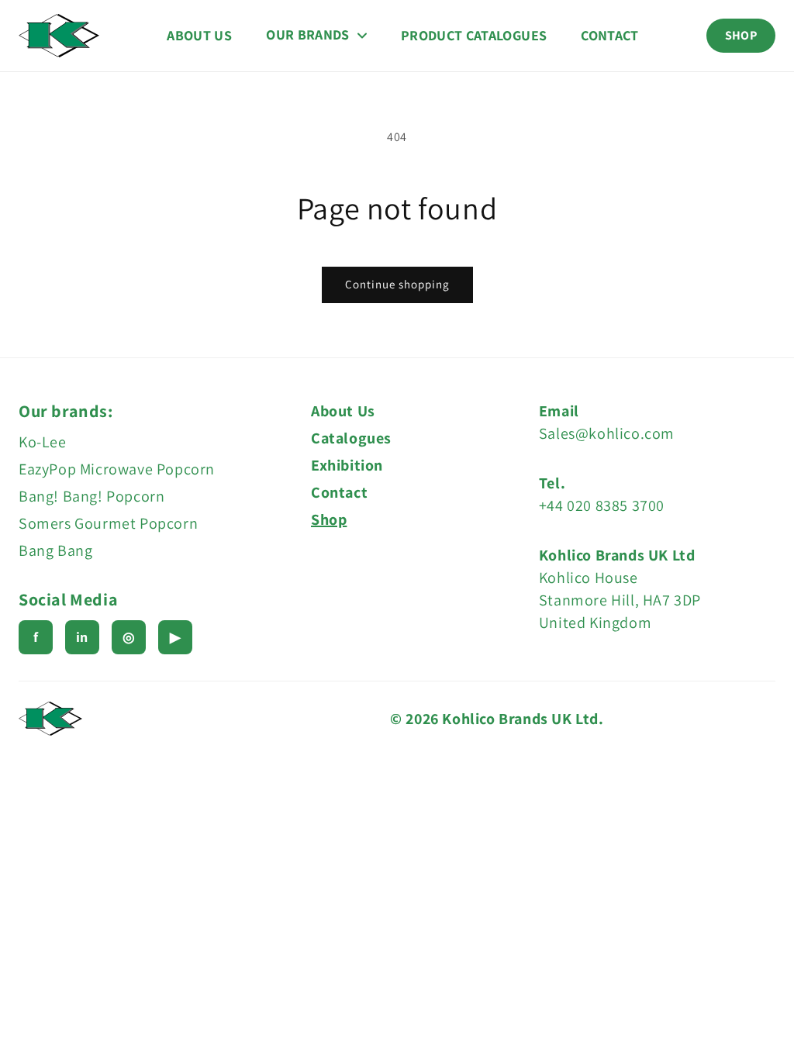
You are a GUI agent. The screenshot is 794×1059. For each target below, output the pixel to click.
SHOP (741, 35)
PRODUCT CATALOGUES (474, 36)
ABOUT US (199, 36)
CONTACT (610, 36)
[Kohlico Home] (59, 35)
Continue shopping (397, 284)
